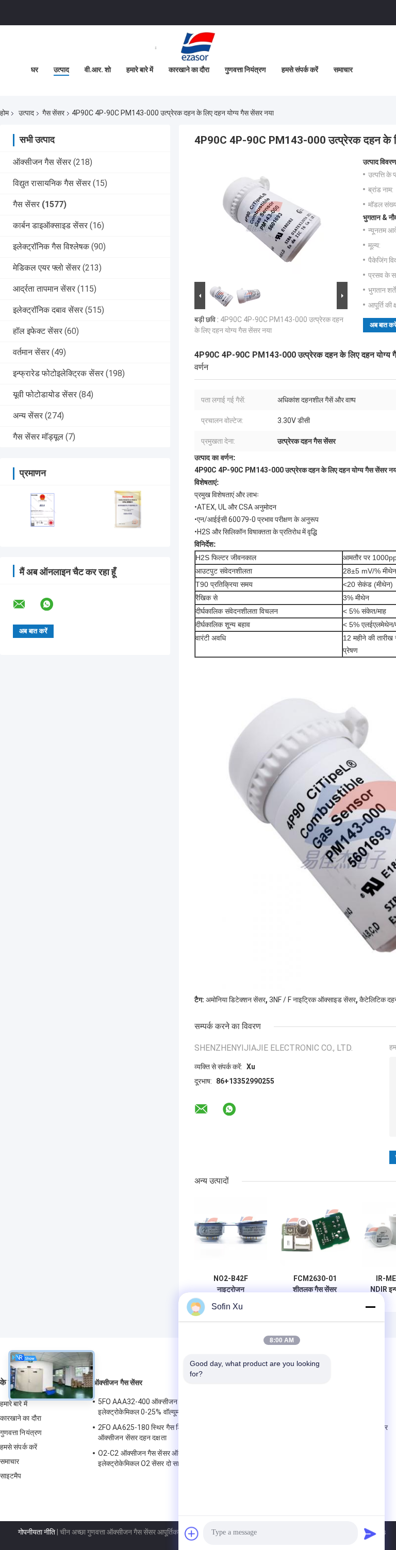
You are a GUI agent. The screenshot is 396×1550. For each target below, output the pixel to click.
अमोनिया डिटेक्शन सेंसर (236, 1000)
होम (4, 113)
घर (34, 69)
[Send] (370, 1533)
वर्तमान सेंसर (31, 352)
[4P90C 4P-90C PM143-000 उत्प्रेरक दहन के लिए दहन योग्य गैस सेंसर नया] (266, 218)
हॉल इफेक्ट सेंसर (37, 331)
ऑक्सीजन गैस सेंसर (42, 162)
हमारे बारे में (139, 69)
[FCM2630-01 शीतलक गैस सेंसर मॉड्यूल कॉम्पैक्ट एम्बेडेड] (314, 1233)
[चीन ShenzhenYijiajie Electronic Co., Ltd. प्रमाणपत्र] (42, 509)
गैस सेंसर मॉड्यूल (38, 437)
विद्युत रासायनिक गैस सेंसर (52, 183)
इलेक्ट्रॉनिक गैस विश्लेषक (51, 246)
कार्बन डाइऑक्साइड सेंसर (50, 225)
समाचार (343, 69)
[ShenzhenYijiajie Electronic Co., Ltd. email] (26, 604)
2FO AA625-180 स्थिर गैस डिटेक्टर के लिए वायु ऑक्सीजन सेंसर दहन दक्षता (162, 1432)
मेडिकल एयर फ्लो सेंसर (46, 268)
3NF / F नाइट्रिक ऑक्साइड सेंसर (312, 1000)
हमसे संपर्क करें (300, 69)
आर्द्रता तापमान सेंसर (44, 289)
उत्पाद (61, 69)
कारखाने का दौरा (189, 69)
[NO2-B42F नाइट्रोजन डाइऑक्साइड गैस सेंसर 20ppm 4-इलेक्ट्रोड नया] (230, 1233)
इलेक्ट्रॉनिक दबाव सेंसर (48, 310)
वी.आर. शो (98, 69)
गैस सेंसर (53, 113)
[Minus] (370, 1307)
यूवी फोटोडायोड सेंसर (45, 394)
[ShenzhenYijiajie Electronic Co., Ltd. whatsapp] (53, 604)
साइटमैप (11, 1476)
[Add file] (192, 1533)
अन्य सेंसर (28, 415)
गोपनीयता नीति (36, 1532)
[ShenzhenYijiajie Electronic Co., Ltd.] (198, 45)
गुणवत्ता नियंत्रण (245, 69)
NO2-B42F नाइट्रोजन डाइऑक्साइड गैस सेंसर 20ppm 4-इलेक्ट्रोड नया (231, 1284)
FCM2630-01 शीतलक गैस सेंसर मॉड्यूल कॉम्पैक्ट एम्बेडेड (315, 1284)
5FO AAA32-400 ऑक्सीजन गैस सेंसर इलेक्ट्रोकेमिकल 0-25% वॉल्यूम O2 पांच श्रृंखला (160, 1406)
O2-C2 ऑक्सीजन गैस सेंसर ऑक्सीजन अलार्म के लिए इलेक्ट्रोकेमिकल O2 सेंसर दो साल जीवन (165, 1458)
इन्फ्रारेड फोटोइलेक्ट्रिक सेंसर (58, 373)
